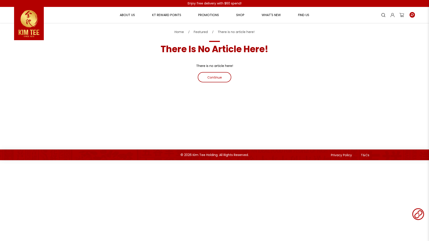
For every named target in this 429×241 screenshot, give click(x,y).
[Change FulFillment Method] (412, 15)
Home (179, 32)
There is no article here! (236, 32)
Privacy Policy (341, 155)
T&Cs (365, 155)
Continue (214, 77)
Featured (201, 32)
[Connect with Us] (418, 214)
